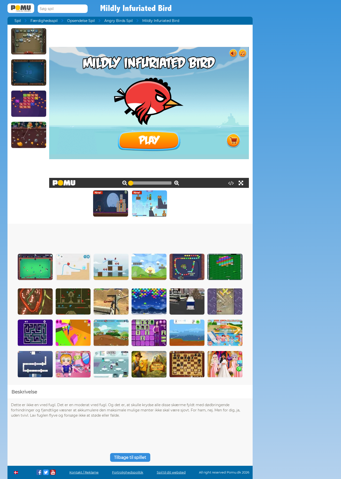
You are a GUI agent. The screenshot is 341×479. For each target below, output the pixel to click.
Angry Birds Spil (118, 20)
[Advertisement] (130, 237)
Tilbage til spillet (130, 457)
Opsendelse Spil (81, 20)
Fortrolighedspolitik (127, 472)
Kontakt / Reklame (84, 472)
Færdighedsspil (44, 20)
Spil (17, 20)
